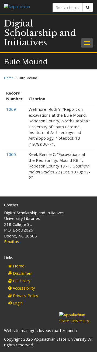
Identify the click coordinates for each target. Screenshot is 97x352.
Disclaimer (22, 273)
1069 (11, 109)
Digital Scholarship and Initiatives (40, 33)
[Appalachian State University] (24, 7)
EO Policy (21, 280)
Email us (11, 241)
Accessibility (23, 288)
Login (17, 303)
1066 (11, 154)
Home (8, 78)
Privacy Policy (25, 295)
